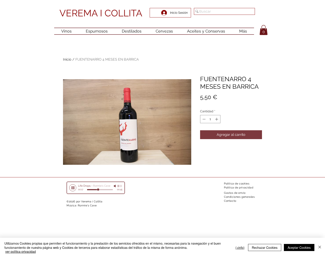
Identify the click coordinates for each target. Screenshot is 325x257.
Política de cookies (236, 183)
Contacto (230, 200)
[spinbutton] (210, 119)
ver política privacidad (20, 251)
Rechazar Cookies (264, 247)
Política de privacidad (238, 187)
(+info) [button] (240, 247)
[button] (263, 30)
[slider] (120, 186)
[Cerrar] (319, 247)
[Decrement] (203, 119)
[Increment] (217, 119)
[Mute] (115, 186)
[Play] (72, 188)
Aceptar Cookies (299, 247)
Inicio (67, 59)
